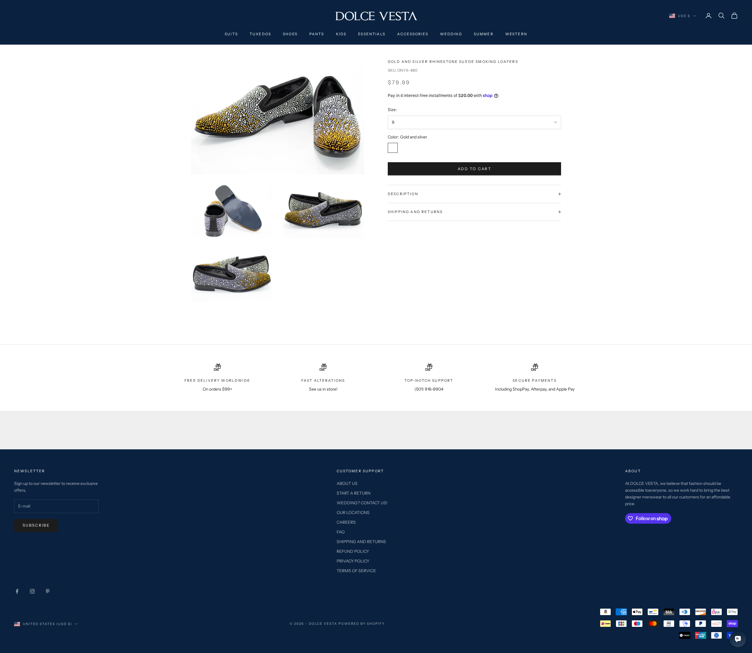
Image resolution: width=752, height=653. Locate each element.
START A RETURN (353, 493)
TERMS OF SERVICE (356, 570)
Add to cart (474, 168)
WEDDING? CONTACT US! (362, 502)
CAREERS (346, 522)
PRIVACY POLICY (353, 561)
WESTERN (516, 34)
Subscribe (36, 525)
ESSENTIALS (371, 34)
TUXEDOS (260, 34)
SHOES (290, 34)
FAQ (341, 532)
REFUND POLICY (353, 551)
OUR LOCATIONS (353, 512)
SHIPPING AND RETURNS (361, 541)
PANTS (316, 34)
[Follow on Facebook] (17, 591)
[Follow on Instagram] (32, 591)
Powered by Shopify (361, 624)
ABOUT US (347, 483)
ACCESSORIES (412, 34)
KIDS (341, 34)
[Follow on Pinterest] (48, 591)
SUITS (231, 34)
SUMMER (484, 34)
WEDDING (451, 34)
